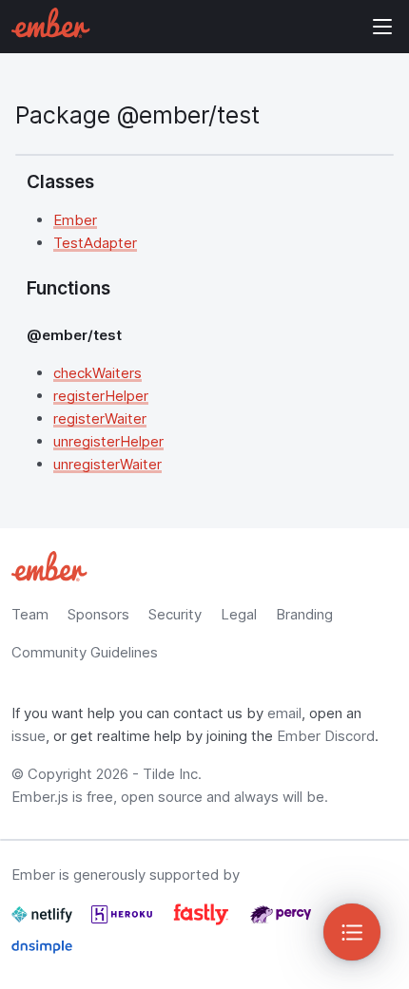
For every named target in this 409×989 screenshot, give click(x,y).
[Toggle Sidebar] (351, 931)
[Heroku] (123, 922)
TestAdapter (95, 243)
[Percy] (280, 922)
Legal (239, 614)
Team (30, 614)
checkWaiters (97, 373)
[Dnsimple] (41, 954)
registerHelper (100, 396)
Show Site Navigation (382, 26)
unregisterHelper (108, 441)
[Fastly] (203, 922)
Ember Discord (326, 736)
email (284, 713)
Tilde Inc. (172, 774)
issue (28, 736)
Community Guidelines (84, 652)
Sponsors (98, 614)
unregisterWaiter (107, 464)
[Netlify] (43, 922)
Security (175, 614)
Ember (75, 220)
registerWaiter (99, 418)
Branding (304, 614)
